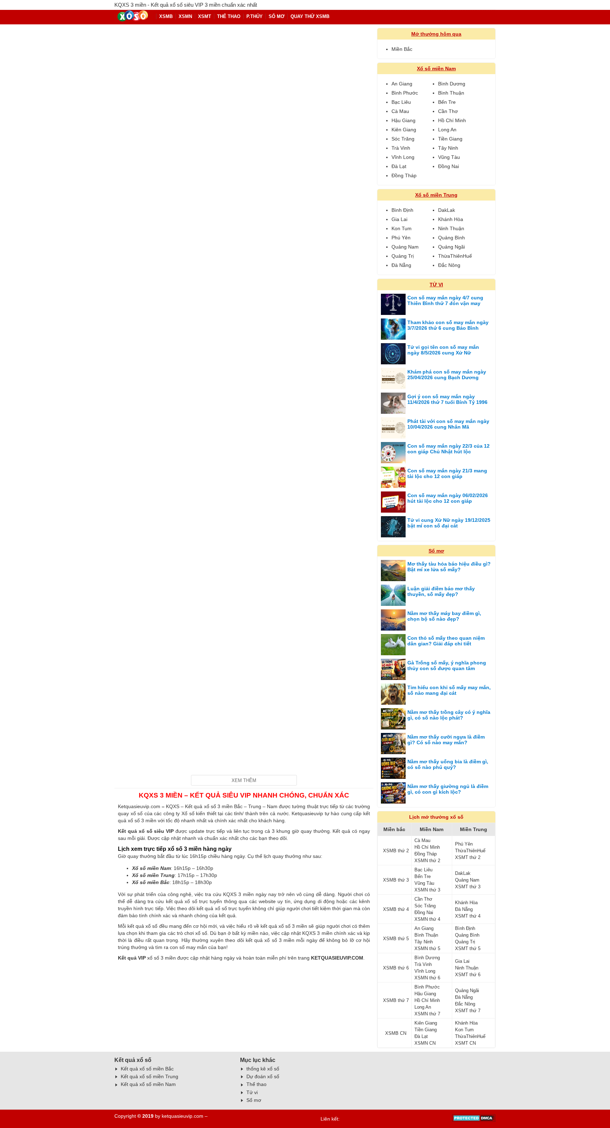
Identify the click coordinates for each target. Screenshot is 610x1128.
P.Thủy (254, 16)
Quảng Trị (402, 256)
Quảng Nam (405, 247)
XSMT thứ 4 (467, 916)
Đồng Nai (448, 166)
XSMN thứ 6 (427, 977)
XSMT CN (465, 1043)
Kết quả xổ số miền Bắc (147, 1069)
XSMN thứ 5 (427, 948)
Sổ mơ (277, 16)
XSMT (204, 16)
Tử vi (252, 1092)
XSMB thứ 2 (396, 850)
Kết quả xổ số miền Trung (149, 1076)
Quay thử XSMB (310, 16)
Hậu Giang (403, 120)
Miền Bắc (401, 49)
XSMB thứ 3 (396, 880)
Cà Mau (400, 111)
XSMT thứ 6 (467, 974)
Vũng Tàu (449, 157)
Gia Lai (399, 219)
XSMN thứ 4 (427, 919)
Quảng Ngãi (451, 247)
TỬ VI (436, 284)
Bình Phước (404, 93)
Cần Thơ (448, 111)
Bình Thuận (451, 93)
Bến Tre (447, 102)
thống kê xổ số (262, 1069)
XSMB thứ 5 (396, 938)
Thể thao (256, 1084)
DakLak (446, 210)
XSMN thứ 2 (427, 860)
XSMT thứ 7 (467, 1010)
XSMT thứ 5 (467, 948)
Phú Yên (401, 237)
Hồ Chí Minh (452, 120)
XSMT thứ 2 (467, 857)
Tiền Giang (450, 139)
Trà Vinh (400, 148)
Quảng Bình (451, 237)
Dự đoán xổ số (262, 1076)
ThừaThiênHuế (455, 256)
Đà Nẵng (401, 265)
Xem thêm (244, 780)
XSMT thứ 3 (467, 886)
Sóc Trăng (402, 139)
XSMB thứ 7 (396, 1000)
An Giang (401, 83)
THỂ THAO (228, 16)
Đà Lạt (398, 166)
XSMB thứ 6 (396, 968)
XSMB (166, 16)
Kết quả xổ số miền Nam (148, 1084)
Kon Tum (401, 228)
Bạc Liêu (401, 102)
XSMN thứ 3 (427, 890)
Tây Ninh (448, 148)
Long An (447, 129)
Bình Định (402, 210)
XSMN (185, 16)
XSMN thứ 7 (427, 1013)
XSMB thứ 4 (396, 909)
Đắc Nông (449, 265)
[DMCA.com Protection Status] (474, 1120)
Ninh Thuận (451, 228)
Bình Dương (451, 83)
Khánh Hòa (450, 219)
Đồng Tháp (404, 175)
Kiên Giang (403, 129)
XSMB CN (395, 1033)
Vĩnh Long (402, 157)
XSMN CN (425, 1043)
